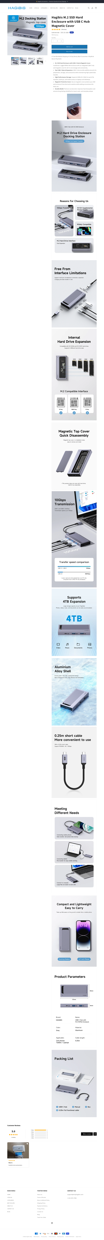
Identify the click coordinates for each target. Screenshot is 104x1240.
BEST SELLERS (11, 1203)
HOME (8, 1194)
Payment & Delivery (42, 1206)
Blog (38, 1214)
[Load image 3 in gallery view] (31, 61)
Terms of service (52, 1236)
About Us (39, 1194)
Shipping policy (60, 1236)
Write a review (87, 1134)
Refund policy (36, 1236)
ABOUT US (10, 1206)
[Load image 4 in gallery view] (39, 61)
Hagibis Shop (29, 1236)
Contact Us (40, 1211)
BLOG (8, 1211)
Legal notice (78, 1236)
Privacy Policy (40, 1208)
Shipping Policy (41, 1203)
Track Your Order (41, 1217)
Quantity (54, 37)
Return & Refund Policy (43, 1200)
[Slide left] (9, 61)
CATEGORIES (10, 1200)
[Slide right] (46, 61)
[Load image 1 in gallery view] (15, 61)
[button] (44, 8)
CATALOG (9, 1197)
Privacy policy (44, 1236)
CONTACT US (10, 1208)
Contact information (69, 1236)
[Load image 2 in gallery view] (23, 61)
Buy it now (69, 51)
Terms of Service (41, 1197)
